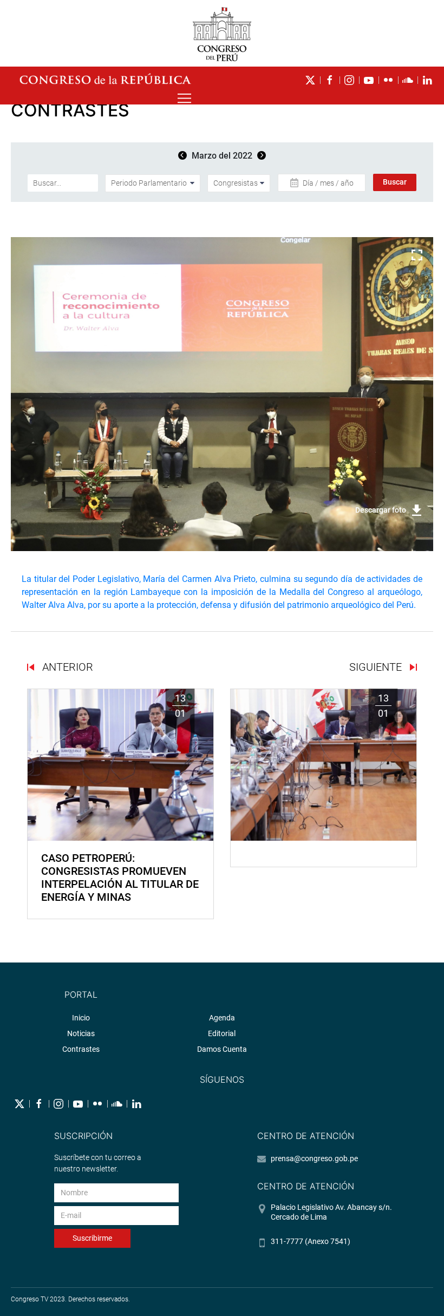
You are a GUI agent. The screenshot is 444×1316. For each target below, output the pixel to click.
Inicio (81, 1017)
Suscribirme (92, 1238)
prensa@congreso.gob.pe (314, 1158)
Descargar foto (380, 510)
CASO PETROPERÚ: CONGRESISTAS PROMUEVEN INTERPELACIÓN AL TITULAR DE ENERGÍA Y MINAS (120, 877)
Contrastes (81, 1049)
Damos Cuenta (222, 1049)
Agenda (222, 1017)
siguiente (376, 666)
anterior (66, 666)
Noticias (81, 1033)
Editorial (222, 1033)
